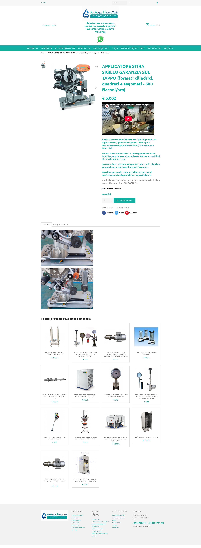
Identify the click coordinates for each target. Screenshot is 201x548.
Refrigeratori (84, 48)
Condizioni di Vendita (97, 529)
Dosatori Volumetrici (65, 48)
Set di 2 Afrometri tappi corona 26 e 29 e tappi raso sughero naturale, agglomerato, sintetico (146, 396)
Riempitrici (168, 48)
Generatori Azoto (101, 48)
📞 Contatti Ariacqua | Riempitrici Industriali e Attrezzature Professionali (100, 524)
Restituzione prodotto (118, 518)
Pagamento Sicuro (97, 531)
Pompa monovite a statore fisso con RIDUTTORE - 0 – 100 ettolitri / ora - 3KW (55, 396)
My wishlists (115, 527)
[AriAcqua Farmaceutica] (100, 14)
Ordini (114, 520)
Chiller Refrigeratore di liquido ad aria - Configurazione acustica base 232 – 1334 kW (116, 438)
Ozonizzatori (75, 522)
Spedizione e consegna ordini (100, 533)
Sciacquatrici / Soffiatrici (133, 48)
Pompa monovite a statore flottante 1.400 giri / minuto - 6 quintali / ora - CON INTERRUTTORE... (116, 354)
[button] (54, 25)
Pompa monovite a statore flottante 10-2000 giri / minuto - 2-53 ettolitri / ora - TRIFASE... (55, 481)
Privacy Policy (96, 519)
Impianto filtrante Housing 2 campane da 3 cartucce (54, 353)
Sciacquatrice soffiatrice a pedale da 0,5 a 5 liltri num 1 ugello (85, 438)
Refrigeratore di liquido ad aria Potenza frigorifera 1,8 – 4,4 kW (85, 395)
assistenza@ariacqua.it (142, 526)
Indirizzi (114, 525)
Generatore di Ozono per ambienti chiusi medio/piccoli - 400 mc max (85, 480)
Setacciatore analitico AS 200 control (146, 353)
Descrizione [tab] (46, 224)
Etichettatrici (154, 48)
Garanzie (94, 536)
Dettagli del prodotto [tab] (60, 224)
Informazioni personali (118, 515)
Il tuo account (119, 511)
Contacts (137, 511)
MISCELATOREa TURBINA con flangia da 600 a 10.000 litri (54, 438)
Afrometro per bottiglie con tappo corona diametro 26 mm (116, 395)
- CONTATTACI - (130, 183)
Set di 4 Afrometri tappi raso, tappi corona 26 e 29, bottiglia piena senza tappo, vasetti (85, 354)
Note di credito (116, 522)
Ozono (115, 48)
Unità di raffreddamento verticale (146, 437)
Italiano (44, 3)
